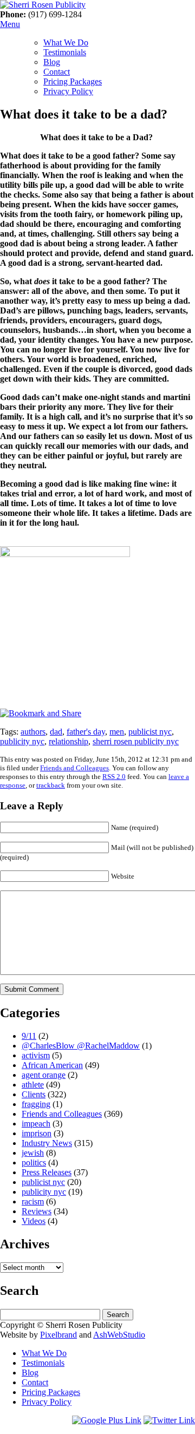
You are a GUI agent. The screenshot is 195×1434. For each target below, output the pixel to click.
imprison (36, 1133)
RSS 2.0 (114, 776)
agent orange (44, 1074)
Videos (34, 1221)
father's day (86, 731)
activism (36, 1055)
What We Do (65, 42)
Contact (56, 71)
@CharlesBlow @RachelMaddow (81, 1045)
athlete (33, 1084)
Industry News (47, 1143)
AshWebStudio (119, 1334)
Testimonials (64, 52)
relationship (68, 741)
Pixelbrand (58, 1334)
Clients (34, 1094)
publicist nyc (150, 731)
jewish (33, 1152)
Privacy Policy (68, 91)
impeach (36, 1123)
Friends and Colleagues (74, 768)
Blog (51, 62)
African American (52, 1065)
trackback (50, 785)
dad (56, 731)
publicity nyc (22, 741)
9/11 (29, 1035)
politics (34, 1162)
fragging (36, 1104)
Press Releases (47, 1172)
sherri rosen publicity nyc (136, 741)
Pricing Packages (72, 81)
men (116, 731)
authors (33, 731)
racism (33, 1201)
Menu (10, 24)
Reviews (36, 1211)
